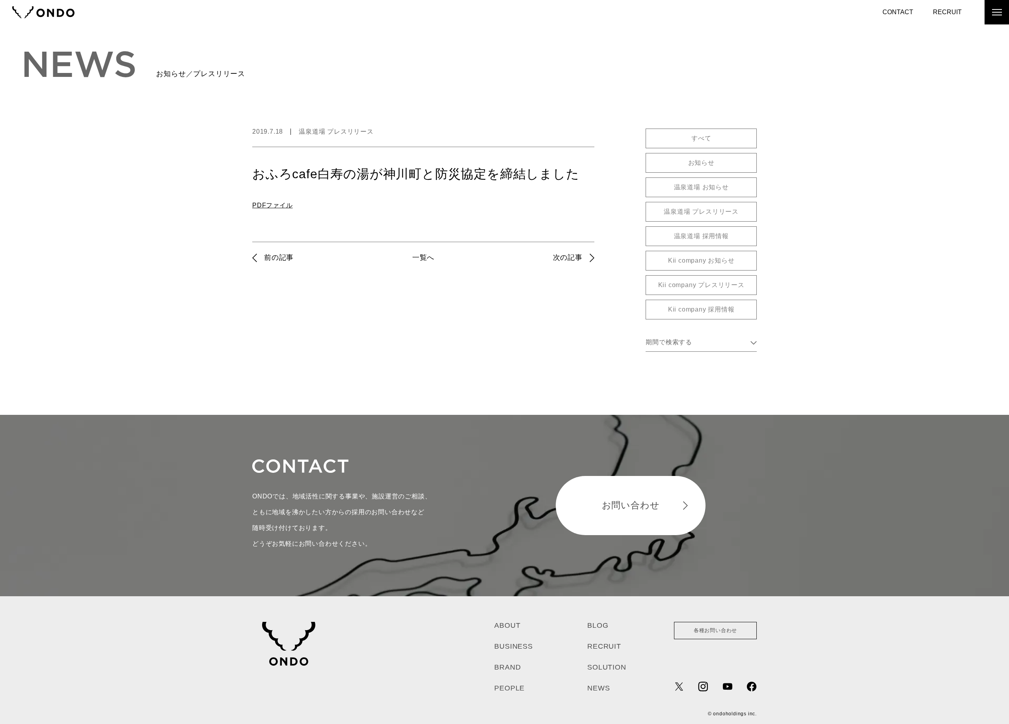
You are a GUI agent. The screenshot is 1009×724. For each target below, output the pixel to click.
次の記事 (568, 257)
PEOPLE (509, 688)
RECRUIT (947, 12)
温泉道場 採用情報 (701, 236)
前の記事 (279, 257)
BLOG (597, 625)
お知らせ (701, 162)
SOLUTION (606, 667)
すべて (701, 138)
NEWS (598, 688)
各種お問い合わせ (715, 630)
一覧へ (423, 257)
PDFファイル (272, 205)
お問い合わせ (631, 505)
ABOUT (507, 625)
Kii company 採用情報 (701, 309)
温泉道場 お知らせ (701, 187)
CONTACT (897, 12)
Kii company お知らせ (701, 260)
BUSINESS (513, 646)
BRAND (507, 667)
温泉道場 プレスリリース (336, 131)
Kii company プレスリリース (701, 285)
